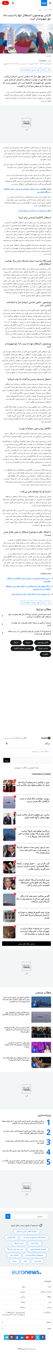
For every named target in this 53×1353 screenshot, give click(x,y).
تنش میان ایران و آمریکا (15, 1249)
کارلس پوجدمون (42, 642)
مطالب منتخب (43, 992)
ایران (25, 1261)
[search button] (7, 1216)
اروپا (49, 1286)
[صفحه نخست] (50, 10)
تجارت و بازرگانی (45, 1291)
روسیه (14, 1261)
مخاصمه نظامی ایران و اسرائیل (26, 1231)
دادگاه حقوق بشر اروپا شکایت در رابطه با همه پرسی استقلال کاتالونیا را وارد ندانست (27, 588)
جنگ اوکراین (11, 1237)
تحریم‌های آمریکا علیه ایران (34, 1255)
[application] (26, 38)
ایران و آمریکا (18, 1243)
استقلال (16, 642)
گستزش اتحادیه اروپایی (38, 1249)
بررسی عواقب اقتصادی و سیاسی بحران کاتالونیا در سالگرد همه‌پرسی (27, 190)
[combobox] (26, 1216)
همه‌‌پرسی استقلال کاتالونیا (22, 648)
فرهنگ (23, 1302)
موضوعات (47, 1281)
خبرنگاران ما (47, 1312)
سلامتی (22, 1297)
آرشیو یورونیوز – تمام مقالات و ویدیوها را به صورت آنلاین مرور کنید (13, 1313)
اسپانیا (28, 642)
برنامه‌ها (22, 1307)
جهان (40, 10)
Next (49, 1297)
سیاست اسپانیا (43, 648)
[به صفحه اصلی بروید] (44, 3)
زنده (5, 3)
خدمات (48, 1322)
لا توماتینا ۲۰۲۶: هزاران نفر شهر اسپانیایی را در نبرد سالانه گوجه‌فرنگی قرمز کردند (29, 632)
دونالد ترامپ (35, 1243)
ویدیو (49, 1307)
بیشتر (49, 1328)
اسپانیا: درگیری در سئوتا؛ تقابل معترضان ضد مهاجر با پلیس (31, 624)
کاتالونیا (45, 654)
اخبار (45, 10)
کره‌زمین (22, 1291)
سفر (50, 1302)
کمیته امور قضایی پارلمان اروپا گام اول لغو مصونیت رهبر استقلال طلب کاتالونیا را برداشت (29, 615)
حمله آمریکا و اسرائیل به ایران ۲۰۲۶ (34, 1237)
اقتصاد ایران (14, 1255)
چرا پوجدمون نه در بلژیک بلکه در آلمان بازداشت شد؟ (31, 594)
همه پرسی (37, 1261)
